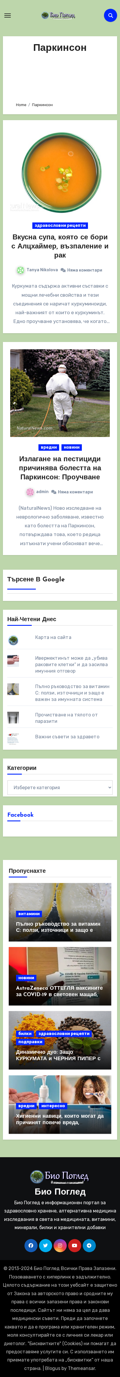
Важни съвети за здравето (67, 737)
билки (24, 1033)
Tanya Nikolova (42, 269)
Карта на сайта (53, 637)
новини (72, 447)
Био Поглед (60, 1192)
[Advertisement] (60, 76)
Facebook (20, 815)
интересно (53, 1105)
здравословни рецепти (60, 225)
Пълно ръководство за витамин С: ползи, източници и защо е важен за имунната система (72, 693)
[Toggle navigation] (7, 15)
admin (42, 491)
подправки (30, 1041)
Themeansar (81, 1368)
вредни (49, 447)
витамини (29, 913)
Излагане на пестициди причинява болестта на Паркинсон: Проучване (60, 468)
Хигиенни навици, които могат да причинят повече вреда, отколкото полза (60, 1123)
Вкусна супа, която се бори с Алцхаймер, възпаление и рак (60, 246)
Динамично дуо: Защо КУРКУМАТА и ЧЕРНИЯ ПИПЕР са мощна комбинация (59, 1059)
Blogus (52, 1368)
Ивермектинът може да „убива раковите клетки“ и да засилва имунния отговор (71, 664)
